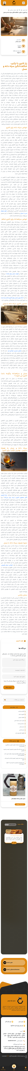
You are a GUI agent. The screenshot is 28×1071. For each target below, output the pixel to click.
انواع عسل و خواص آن (14, 351)
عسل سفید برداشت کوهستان (18, 799)
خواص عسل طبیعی (7, 565)
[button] (7, 824)
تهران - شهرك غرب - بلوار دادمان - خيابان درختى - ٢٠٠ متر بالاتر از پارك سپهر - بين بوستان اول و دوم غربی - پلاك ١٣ (14, 1035)
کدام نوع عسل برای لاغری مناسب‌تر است (12, 298)
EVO (8, 1056)
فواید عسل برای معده (12, 274)
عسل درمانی (13, 10)
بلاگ (19, 10)
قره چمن (25, 10)
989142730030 (12, 1041)
